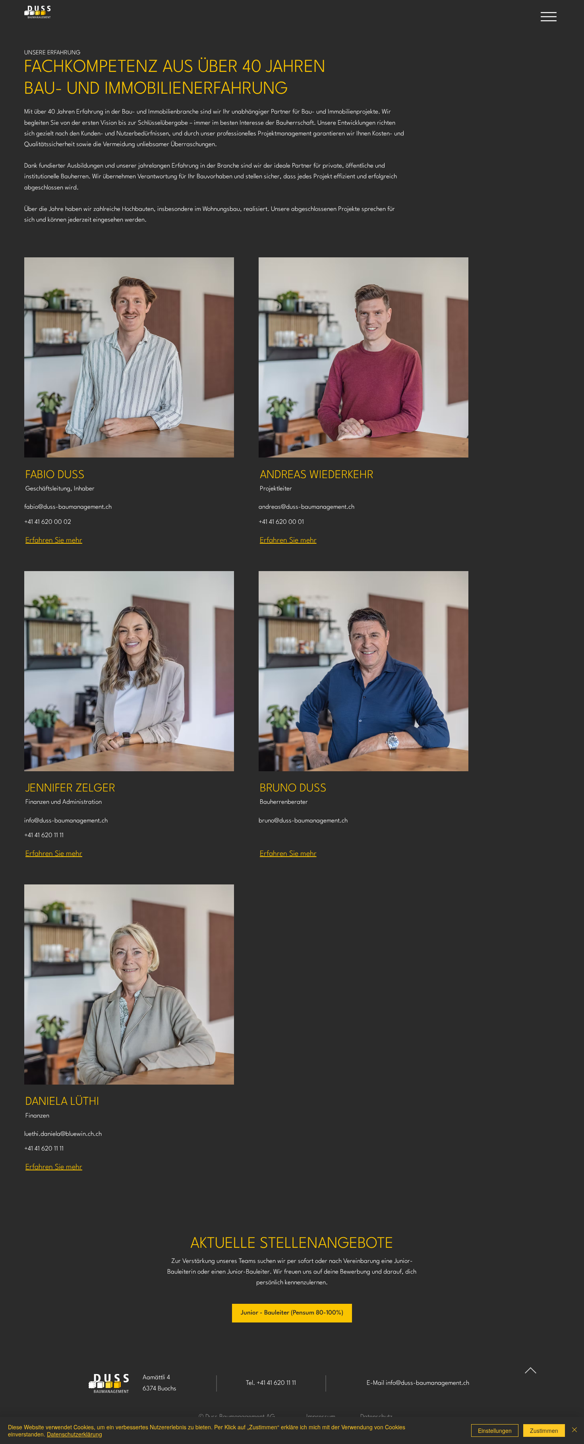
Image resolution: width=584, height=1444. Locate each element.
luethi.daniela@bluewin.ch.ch (63, 1134)
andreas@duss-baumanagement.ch (306, 507)
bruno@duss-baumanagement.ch (303, 821)
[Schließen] (574, 1430)
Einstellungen (495, 1430)
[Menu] (549, 17)
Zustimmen (544, 1430)
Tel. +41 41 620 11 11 (271, 1383)
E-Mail (376, 1383)
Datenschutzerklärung (74, 1434)
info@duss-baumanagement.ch (66, 821)
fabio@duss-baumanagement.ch (68, 507)
